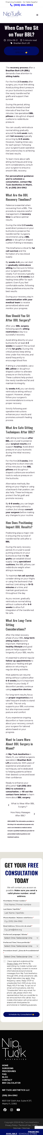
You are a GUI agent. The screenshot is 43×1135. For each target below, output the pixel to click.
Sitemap (26, 1128)
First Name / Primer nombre (15, 901)
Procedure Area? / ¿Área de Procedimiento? (21, 952)
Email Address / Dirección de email (17, 926)
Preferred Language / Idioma (15, 934)
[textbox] (19, 938)
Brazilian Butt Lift (21, 43)
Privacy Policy (13, 964)
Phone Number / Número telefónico (18, 918)
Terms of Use (25, 1125)
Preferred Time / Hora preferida (16, 942)
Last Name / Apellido (12, 909)
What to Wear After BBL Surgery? (22, 805)
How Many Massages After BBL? (20, 814)
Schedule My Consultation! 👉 (21, 1014)
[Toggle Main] (37, 15)
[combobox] (21, 938)
